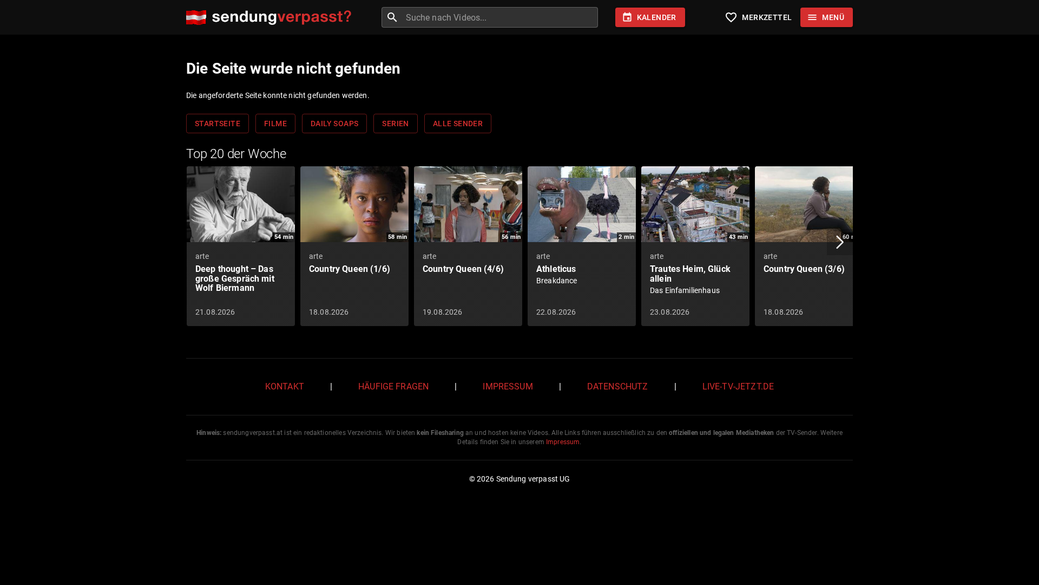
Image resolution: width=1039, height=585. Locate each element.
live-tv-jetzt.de (738, 386)
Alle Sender (458, 123)
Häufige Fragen (393, 386)
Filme (275, 123)
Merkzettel (758, 17)
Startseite (217, 123)
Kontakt (284, 386)
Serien (395, 123)
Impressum (507, 386)
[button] (840, 242)
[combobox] (500, 17)
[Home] (271, 17)
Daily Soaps (334, 123)
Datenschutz (617, 386)
